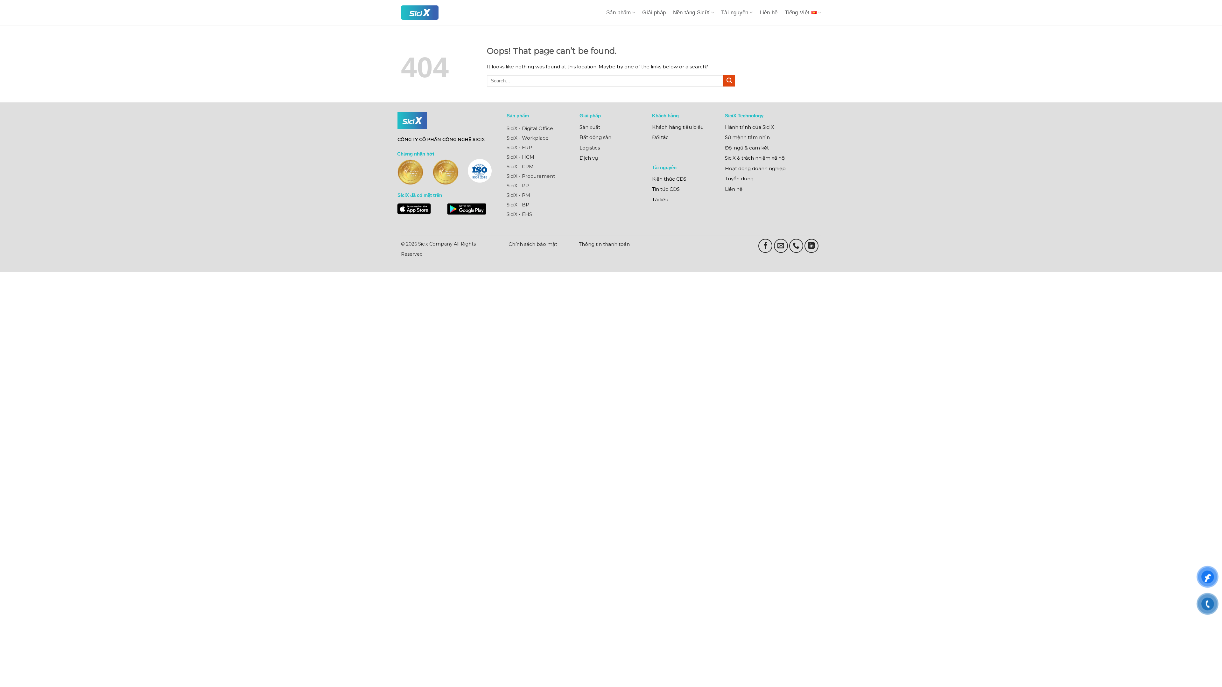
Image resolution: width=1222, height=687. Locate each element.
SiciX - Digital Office (530, 128)
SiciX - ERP (519, 147)
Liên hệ (769, 13)
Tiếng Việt (797, 13)
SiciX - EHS (519, 214)
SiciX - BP (518, 205)
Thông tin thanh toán (604, 244)
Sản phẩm (618, 13)
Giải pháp (654, 13)
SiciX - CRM (520, 166)
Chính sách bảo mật (533, 244)
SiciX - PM (518, 195)
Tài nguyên (734, 13)
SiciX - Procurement (531, 176)
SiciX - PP (518, 186)
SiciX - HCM (520, 157)
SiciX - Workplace (528, 138)
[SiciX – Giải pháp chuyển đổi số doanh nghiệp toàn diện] (420, 12)
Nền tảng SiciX (691, 13)
